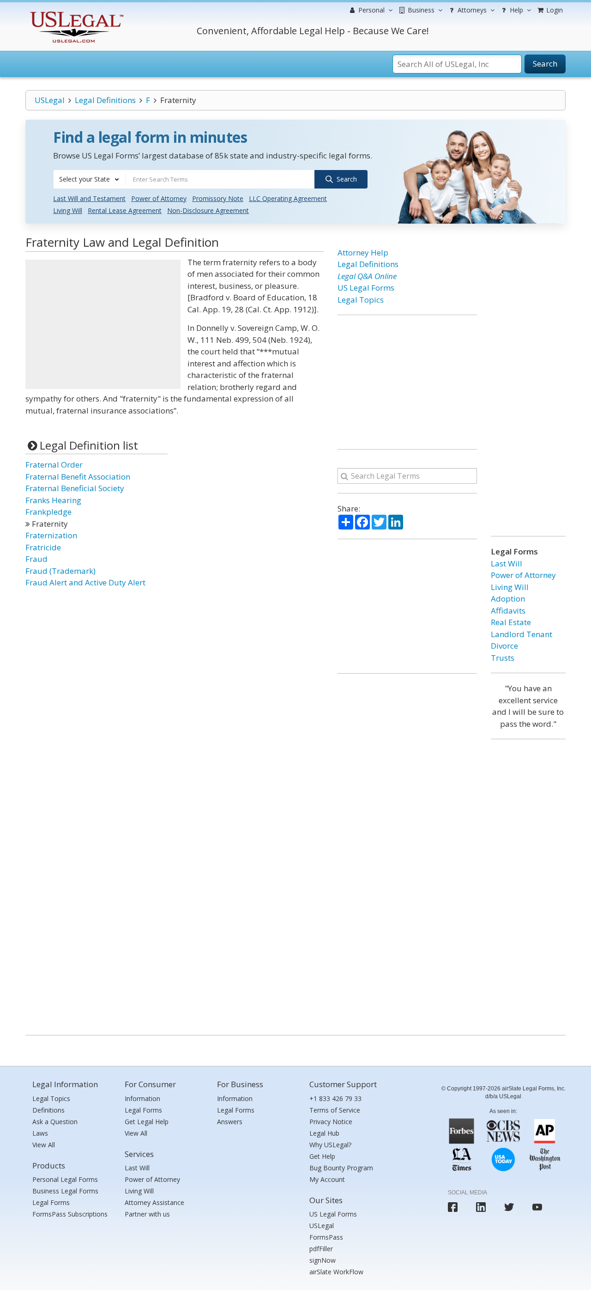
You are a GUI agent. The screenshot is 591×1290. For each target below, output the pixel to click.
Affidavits (508, 610)
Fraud (36, 559)
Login (553, 10)
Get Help (322, 1156)
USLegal (50, 100)
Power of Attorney (159, 198)
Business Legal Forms (65, 1191)
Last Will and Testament (89, 198)
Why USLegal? (330, 1144)
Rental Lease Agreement (125, 210)
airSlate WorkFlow (336, 1271)
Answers (229, 1121)
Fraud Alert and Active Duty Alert (85, 582)
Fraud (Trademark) (60, 571)
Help (515, 10)
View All (43, 1144)
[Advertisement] (103, 324)
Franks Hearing (53, 500)
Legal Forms (51, 1202)
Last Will (506, 563)
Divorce (504, 645)
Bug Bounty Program (341, 1167)
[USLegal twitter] (509, 1207)
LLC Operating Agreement (288, 198)
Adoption (508, 598)
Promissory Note (217, 198)
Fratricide (43, 547)
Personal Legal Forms (65, 1179)
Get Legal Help (147, 1121)
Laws (40, 1133)
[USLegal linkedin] (481, 1207)
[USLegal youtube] (537, 1207)
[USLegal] (75, 12)
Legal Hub (324, 1133)
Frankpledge (48, 511)
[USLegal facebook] (453, 1207)
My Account (327, 1179)
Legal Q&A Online (367, 276)
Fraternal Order (54, 464)
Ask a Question (55, 1121)
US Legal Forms (366, 287)
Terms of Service (334, 1110)
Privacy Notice (330, 1121)
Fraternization (51, 535)
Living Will (67, 210)
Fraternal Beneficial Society (74, 488)
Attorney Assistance (154, 1202)
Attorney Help (363, 252)
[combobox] (90, 179)
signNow (322, 1260)
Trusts (502, 657)
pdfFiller (321, 1248)
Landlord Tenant (521, 634)
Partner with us (147, 1214)
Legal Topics (361, 299)
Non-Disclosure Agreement (208, 210)
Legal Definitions (105, 100)
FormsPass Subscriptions (70, 1214)
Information (142, 1098)
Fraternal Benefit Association (77, 476)
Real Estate (511, 622)
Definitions (48, 1110)
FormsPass (326, 1237)
